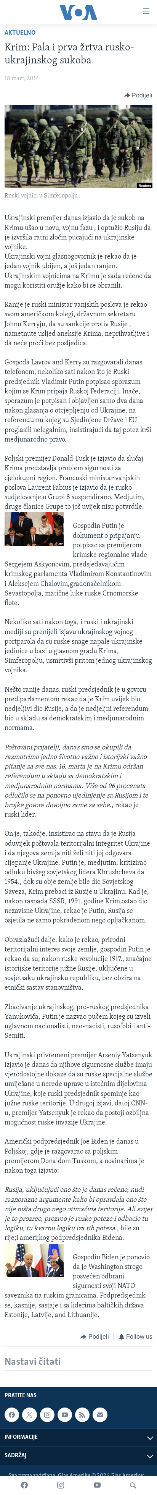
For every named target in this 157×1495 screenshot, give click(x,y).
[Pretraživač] (133, 1485)
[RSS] (82, 1415)
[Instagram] (60, 1485)
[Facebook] (24, 1485)
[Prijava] (100, 1415)
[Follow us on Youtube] (65, 1415)
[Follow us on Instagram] (47, 1415)
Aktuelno (20, 33)
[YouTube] (97, 1485)
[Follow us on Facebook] (12, 1415)
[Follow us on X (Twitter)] (29, 1415)
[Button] (138, 95)
